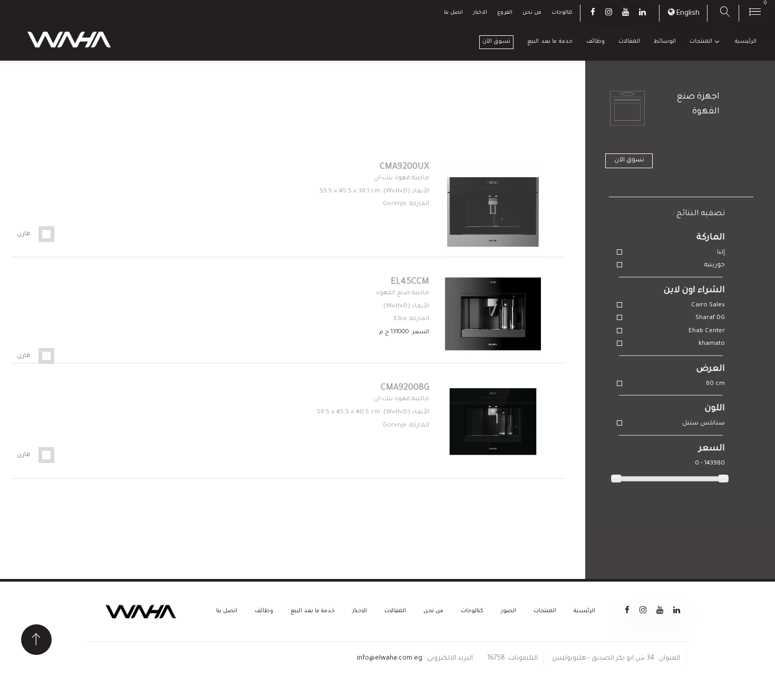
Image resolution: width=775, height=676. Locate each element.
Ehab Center (707, 331)
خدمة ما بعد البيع (550, 41)
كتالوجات (562, 13)
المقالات (629, 41)
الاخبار (480, 13)
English (688, 13)
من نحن (531, 13)
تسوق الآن (496, 41)
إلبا (721, 252)
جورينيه (714, 265)
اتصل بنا (453, 13)
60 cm (715, 384)
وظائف (595, 41)
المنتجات (701, 41)
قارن (23, 234)
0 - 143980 (710, 463)
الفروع (504, 13)
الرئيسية (746, 41)
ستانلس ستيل (703, 423)
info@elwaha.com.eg (389, 658)
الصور (508, 611)
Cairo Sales (708, 305)
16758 (496, 658)
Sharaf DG (710, 318)
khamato (712, 344)
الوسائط (665, 41)
